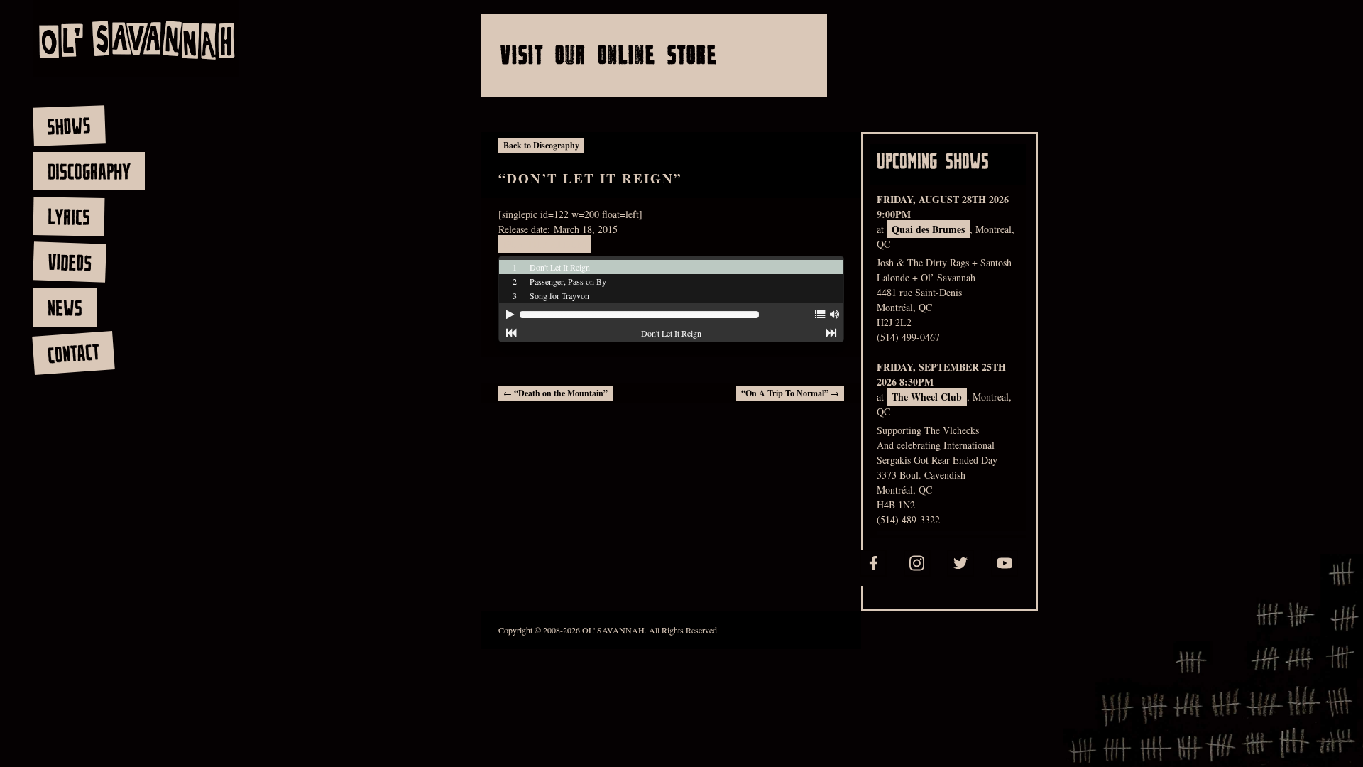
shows (69, 125)
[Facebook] (873, 563)
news (65, 307)
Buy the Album (544, 243)
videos (69, 262)
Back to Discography (541, 145)
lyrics (68, 216)
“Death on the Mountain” (555, 393)
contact (72, 353)
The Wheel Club (927, 396)
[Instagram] (917, 563)
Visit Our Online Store (609, 54)
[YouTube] (1004, 563)
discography (89, 171)
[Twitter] (960, 563)
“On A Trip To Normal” (790, 393)
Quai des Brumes (928, 229)
